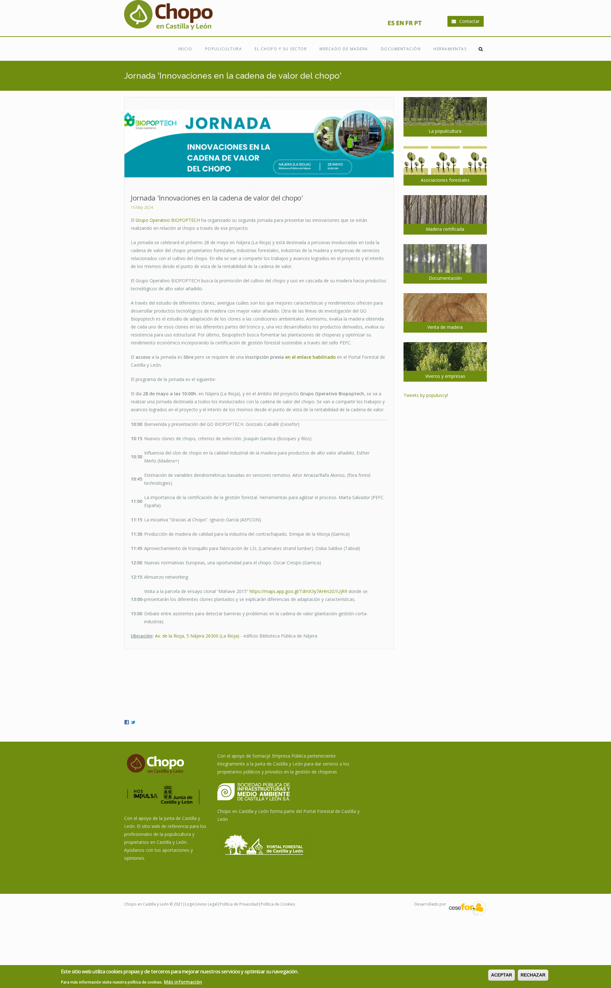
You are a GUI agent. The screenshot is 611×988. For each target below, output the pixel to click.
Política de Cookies (278, 904)
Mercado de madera (344, 49)
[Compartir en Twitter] (133, 722)
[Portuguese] (418, 24)
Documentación (401, 49)
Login (190, 904)
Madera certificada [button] (445, 229)
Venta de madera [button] (445, 327)
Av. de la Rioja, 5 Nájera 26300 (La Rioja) (197, 636)
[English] (400, 24)
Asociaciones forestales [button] (445, 180)
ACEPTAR (501, 974)
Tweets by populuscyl (426, 395)
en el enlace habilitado (310, 357)
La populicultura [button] (445, 131)
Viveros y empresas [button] (445, 376)
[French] (409, 24)
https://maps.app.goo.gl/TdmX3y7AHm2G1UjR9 (298, 591)
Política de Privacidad (239, 904)
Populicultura (223, 49)
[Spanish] (391, 24)
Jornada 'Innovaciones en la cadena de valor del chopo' (217, 197)
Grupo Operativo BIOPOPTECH (168, 220)
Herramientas (450, 49)
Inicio (185, 49)
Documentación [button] (445, 278)
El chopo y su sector (281, 49)
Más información (183, 982)
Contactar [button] (469, 21)
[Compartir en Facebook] (126, 722)
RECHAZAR (533, 974)
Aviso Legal (207, 904)
